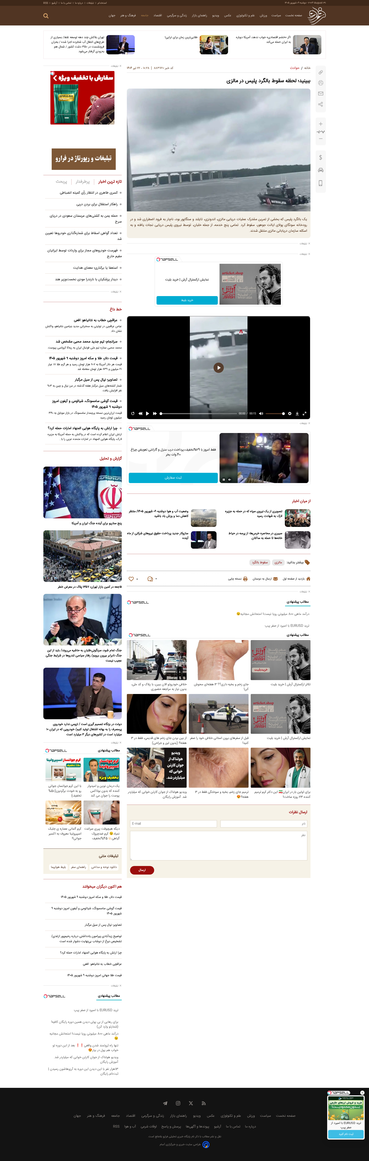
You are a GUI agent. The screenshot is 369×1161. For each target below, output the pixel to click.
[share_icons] (321, 104)
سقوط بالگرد (260, 562)
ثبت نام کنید (346, 1134)
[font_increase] (321, 124)
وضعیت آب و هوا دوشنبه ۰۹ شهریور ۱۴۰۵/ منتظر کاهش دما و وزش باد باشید (158, 514)
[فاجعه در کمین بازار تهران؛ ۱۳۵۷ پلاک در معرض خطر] (82, 556)
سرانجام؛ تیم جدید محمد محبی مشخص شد (86, 342)
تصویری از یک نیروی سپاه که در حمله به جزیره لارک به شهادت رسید (253, 514)
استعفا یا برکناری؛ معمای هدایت (95, 268)
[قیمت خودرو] (321, 171)
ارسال (142, 870)
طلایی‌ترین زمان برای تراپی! (181, 37)
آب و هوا (130, 1126)
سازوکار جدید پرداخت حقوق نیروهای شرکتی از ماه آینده (157, 536)
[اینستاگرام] (178, 1103)
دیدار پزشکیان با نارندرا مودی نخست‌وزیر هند (86, 279)
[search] (45, 16)
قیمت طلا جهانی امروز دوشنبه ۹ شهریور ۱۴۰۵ (94, 975)
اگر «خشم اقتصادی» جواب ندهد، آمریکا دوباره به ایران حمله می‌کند (263, 39)
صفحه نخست (293, 15)
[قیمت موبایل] (320, 184)
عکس (228, 15)
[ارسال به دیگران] (320, 93)
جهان (112, 15)
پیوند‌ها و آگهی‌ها (197, 1126)
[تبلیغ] (84, 159)
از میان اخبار (301, 501)
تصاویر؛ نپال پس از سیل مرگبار (96, 380)
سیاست (276, 15)
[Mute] (229, 479)
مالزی (278, 562)
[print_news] (321, 83)
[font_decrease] (321, 139)
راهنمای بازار (200, 15)
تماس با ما (66, 3)
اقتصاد (158, 15)
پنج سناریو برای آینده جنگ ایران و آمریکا (97, 523)
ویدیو (216, 15)
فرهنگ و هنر (128, 15)
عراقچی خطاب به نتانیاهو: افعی (95, 320)
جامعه (145, 15)
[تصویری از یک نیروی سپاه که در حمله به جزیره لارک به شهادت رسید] (297, 518)
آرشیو (54, 3)
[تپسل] (158, 259)
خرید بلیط (187, 300)
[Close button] (362, 1093)
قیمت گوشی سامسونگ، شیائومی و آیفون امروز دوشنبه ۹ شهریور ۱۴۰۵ (87, 404)
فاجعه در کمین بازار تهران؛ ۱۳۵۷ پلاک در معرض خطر (90, 587)
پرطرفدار (83, 182)
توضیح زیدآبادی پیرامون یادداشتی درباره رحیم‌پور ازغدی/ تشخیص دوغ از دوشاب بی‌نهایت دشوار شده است (86, 939)
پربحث (61, 182)
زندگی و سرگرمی (177, 15)
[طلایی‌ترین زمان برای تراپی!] (214, 44)
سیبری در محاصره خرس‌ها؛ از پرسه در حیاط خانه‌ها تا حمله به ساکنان (255, 536)
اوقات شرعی (149, 1126)
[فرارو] (316, 16)
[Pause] (223, 479)
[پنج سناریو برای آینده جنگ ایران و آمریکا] (82, 492)
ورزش (263, 15)
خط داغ (116, 309)
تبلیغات (90, 3)
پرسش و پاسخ (171, 1126)
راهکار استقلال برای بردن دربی (97, 204)
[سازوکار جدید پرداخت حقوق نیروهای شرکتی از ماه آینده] (204, 540)
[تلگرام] (165, 1103)
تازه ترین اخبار (110, 182)
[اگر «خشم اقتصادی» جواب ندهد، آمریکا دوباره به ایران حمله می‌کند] (307, 44)
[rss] (203, 1103)
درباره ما (79, 3)
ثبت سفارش (173, 478)
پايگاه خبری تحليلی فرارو (176, 1136)
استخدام (102, 3)
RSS (45, 3)
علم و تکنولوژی (246, 15)
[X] (190, 1103)
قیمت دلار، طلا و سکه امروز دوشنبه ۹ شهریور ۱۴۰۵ (83, 358)
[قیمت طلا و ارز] (321, 158)
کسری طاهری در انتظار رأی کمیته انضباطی (89, 193)
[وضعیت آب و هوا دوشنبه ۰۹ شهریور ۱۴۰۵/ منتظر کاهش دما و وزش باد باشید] (204, 518)
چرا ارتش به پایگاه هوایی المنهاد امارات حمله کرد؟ (82, 428)
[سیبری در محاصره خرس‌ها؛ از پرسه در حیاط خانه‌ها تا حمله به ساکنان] (297, 540)
